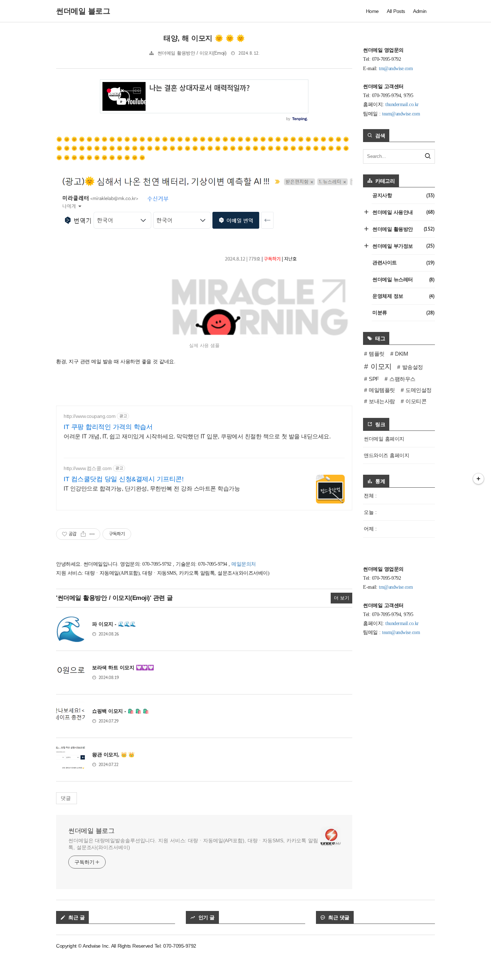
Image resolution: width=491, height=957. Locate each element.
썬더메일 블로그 (91, 830)
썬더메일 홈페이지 (384, 439)
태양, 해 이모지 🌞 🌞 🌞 (204, 38)
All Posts (396, 11)
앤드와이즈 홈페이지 (386, 455)
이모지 (381, 366)
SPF (374, 379)
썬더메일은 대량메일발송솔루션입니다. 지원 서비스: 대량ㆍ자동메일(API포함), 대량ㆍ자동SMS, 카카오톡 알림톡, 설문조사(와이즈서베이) (193, 844)
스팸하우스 (402, 379)
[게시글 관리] (92, 534)
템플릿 (377, 354)
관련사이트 (403, 262)
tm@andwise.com (396, 68)
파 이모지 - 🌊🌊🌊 (114, 624)
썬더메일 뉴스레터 (403, 279)
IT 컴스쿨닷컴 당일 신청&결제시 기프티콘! (123, 479)
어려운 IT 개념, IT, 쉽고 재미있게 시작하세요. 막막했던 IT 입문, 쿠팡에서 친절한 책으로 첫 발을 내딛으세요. (197, 436)
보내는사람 (382, 401)
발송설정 (412, 367)
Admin (420, 11)
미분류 (403, 312)
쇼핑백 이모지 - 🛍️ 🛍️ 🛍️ (120, 711)
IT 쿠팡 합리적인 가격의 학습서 (108, 426)
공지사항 (403, 195)
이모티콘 (415, 401)
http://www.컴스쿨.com (87, 468)
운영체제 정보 (403, 296)
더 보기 (341, 598)
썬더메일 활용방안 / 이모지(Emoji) (191, 53)
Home (372, 11)
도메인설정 (418, 390)
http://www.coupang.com (89, 416)
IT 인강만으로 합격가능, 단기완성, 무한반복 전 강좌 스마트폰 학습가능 (152, 489)
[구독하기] (478, 478)
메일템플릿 (382, 390)
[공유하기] (83, 534)
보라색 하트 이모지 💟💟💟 (122, 667)
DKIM (401, 354)
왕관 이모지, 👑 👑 (113, 754)
